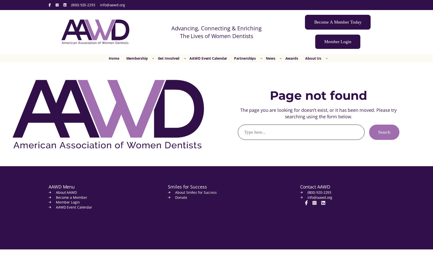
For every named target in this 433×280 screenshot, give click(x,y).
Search (384, 132)
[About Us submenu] (327, 58)
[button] (338, 22)
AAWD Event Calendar (74, 207)
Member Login (68, 202)
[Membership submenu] (153, 58)
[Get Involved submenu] (185, 58)
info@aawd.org (112, 5)
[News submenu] (281, 58)
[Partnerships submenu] (261, 58)
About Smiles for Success (196, 192)
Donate (181, 197)
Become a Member (71, 197)
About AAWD (66, 192)
